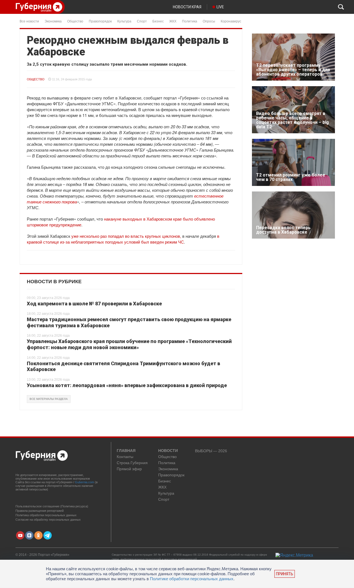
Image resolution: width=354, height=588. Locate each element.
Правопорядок (100, 21)
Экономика (53, 21)
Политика (189, 21)
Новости (168, 451)
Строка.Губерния (132, 463)
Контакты (125, 457)
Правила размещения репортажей (39, 510)
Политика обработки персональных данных (46, 515)
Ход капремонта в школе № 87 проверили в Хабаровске (94, 303)
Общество (75, 21)
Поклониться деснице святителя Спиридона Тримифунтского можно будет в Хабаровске (123, 366)
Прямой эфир (129, 469)
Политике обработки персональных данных (191, 578)
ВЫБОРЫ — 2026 (211, 451)
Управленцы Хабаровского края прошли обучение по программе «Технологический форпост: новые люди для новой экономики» (129, 344)
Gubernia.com (84, 482)
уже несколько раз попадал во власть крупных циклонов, (126, 236)
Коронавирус (231, 21)
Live (220, 7)
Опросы (209, 21)
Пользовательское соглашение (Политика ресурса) (51, 506)
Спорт (142, 21)
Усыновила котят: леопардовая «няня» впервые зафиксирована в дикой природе (127, 385)
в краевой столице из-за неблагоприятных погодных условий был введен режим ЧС (123, 239)
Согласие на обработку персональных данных (48, 519)
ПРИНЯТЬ (284, 574)
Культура (124, 21)
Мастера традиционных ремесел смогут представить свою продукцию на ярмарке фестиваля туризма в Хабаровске (129, 322)
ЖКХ (172, 21)
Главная (126, 451)
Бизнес (158, 21)
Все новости (29, 21)
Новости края (187, 7)
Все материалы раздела (49, 398)
